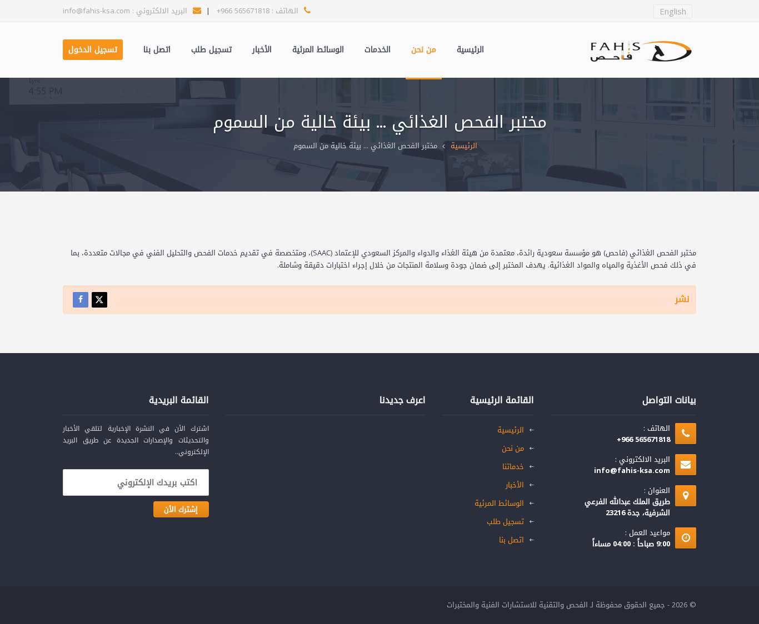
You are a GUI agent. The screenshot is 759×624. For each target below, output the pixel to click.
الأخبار (262, 49)
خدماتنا (513, 467)
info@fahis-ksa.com (96, 11)
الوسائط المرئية (318, 49)
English (673, 11)
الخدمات (377, 49)
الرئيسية (470, 49)
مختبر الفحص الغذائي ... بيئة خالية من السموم (365, 146)
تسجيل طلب (211, 49)
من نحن (423, 49)
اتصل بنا (157, 49)
